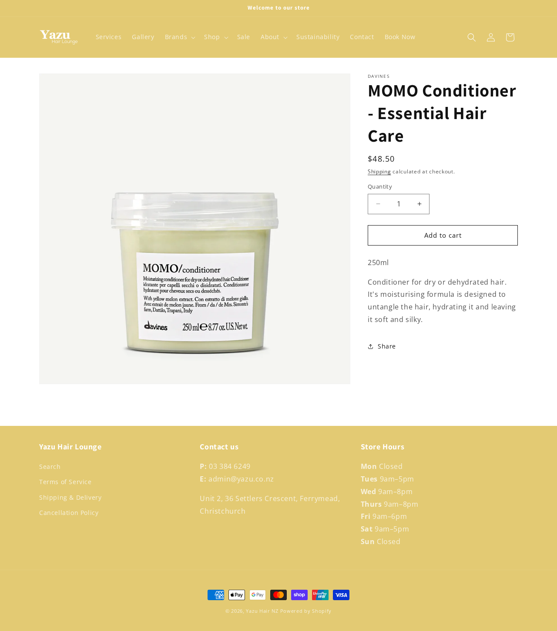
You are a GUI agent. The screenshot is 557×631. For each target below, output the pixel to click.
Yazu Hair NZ (262, 611)
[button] (179, 37)
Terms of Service (65, 482)
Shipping (379, 171)
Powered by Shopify (306, 611)
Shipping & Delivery (70, 497)
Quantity (380, 186)
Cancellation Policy (68, 512)
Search (50, 466)
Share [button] (387, 346)
